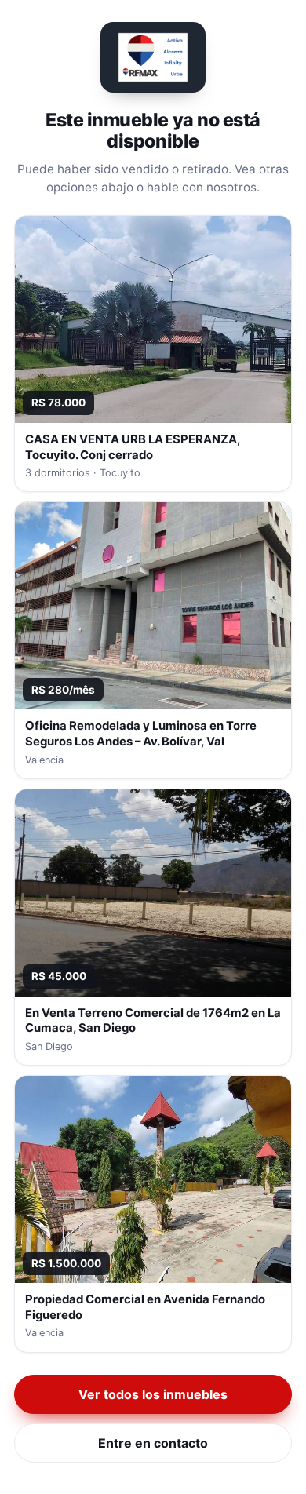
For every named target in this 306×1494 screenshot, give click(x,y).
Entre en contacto (153, 1443)
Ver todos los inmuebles (153, 1394)
